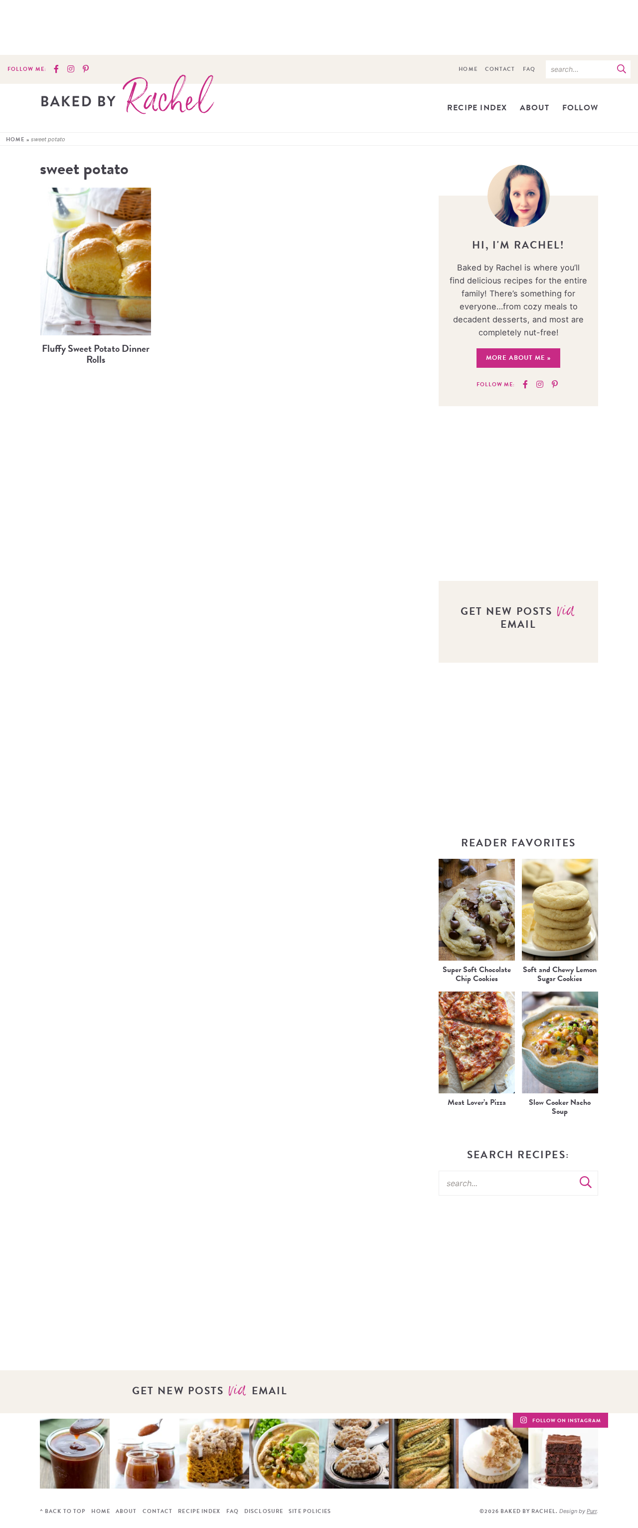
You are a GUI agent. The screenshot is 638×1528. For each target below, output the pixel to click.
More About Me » (518, 358)
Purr (592, 1511)
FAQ (529, 69)
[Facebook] (56, 69)
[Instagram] (70, 69)
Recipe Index (477, 108)
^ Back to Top (63, 1511)
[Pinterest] (86, 69)
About (535, 108)
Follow (580, 108)
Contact (500, 69)
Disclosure (263, 1511)
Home (468, 69)
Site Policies (310, 1511)
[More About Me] (518, 196)
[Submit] (622, 69)
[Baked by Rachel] (127, 94)
